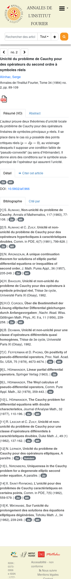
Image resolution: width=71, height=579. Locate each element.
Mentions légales (48, 574)
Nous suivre (49, 570)
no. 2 (14, 52)
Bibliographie (12, 201)
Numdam (29, 458)
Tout (43, 36)
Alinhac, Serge (10, 76)
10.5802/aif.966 (19, 188)
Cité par (34, 201)
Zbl (3, 182)
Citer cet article (32, 173)
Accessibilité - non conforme (42, 564)
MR (10, 182)
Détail (7, 173)
